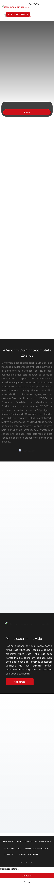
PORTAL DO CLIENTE (28, 854)
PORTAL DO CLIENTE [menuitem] (18, 14)
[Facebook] (22, 861)
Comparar (27, 875)
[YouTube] (32, 861)
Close (27, 882)
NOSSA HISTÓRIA (12, 848)
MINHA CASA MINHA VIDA (36, 848)
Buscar (27, 112)
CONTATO (9, 854)
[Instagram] (27, 861)
